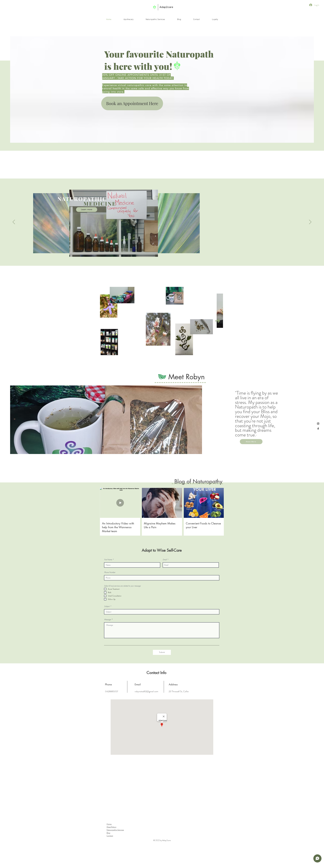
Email (165, 559)
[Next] (310, 222)
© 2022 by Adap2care (162, 840)
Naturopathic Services (115, 829)
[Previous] (14, 222)
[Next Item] (217, 321)
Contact (110, 835)
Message (107, 619)
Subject (107, 606)
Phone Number (109, 572)
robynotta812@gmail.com (146, 691)
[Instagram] (318, 423)
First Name (108, 559)
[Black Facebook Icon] (318, 428)
